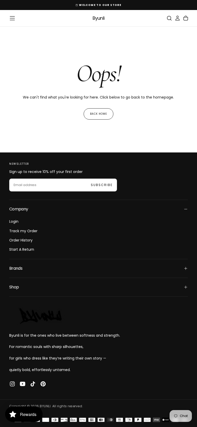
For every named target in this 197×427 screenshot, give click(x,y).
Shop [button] (14, 287)
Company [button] (18, 209)
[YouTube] (22, 384)
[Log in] (177, 18)
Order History (21, 240)
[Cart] (186, 18)
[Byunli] (40, 315)
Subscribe (102, 185)
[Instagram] (12, 384)
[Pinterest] (43, 384)
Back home (98, 114)
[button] (12, 18)
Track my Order (23, 231)
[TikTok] (33, 384)
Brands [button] (15, 268)
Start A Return (21, 249)
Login (13, 221)
